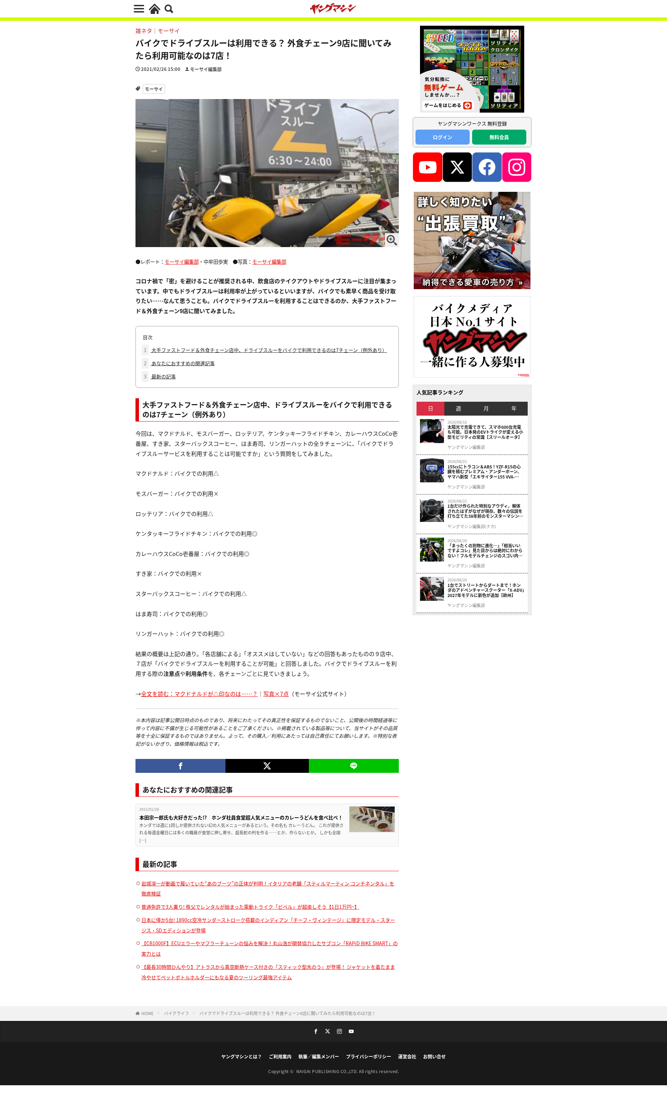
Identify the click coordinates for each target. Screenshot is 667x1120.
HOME (147, 1013)
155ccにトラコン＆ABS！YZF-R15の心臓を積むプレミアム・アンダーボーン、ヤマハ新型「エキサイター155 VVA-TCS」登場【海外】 (484, 471)
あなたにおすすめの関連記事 (179, 363)
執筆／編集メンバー (318, 1056)
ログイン (442, 136)
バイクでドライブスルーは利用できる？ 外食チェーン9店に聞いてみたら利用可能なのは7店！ (287, 1013)
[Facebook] (180, 766)
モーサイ (154, 88)
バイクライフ (176, 1013)
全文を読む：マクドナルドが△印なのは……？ (199, 693)
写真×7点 (276, 693)
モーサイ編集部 (206, 69)
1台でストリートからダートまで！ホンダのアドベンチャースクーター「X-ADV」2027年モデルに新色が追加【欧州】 (485, 590)
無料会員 (499, 136)
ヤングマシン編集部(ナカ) (471, 526)
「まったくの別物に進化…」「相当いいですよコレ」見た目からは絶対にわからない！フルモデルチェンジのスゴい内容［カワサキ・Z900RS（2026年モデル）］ (485, 550)
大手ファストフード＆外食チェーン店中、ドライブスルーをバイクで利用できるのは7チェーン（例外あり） (265, 349)
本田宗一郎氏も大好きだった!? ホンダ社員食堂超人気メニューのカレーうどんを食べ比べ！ (241, 817)
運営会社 (407, 1056)
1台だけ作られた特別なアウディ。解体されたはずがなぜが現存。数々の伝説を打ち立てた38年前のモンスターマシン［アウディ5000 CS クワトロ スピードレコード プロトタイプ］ (485, 511)
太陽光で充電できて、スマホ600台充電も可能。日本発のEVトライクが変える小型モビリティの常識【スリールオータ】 (485, 432)
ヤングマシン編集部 (466, 447)
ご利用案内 (280, 1056)
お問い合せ (434, 1056)
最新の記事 (160, 376)
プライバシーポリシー (368, 1056)
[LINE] (354, 766)
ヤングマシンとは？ (241, 1056)
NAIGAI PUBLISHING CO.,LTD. (327, 1071)
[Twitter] (266, 766)
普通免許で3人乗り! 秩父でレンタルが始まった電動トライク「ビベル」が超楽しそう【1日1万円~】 (250, 906)
